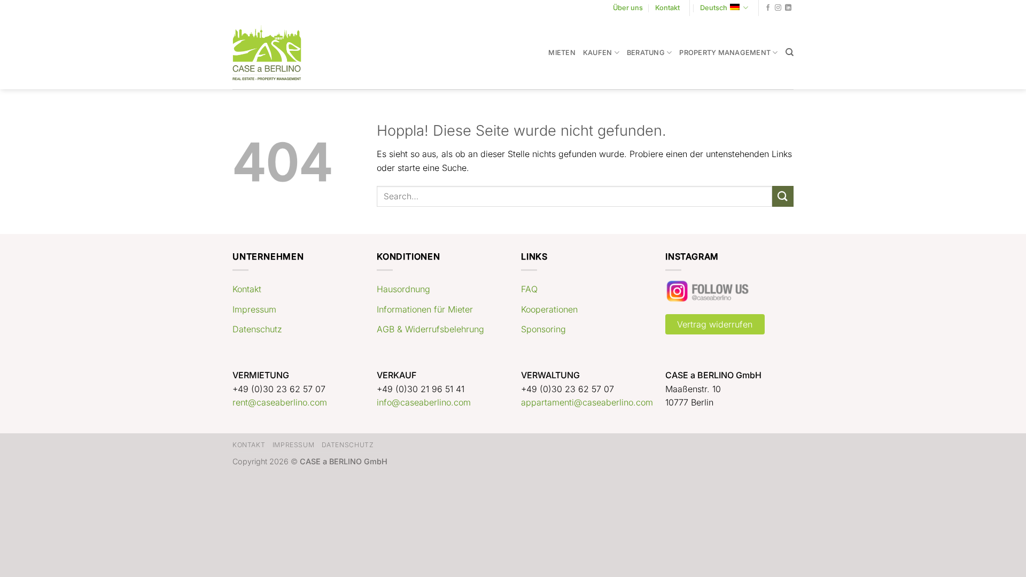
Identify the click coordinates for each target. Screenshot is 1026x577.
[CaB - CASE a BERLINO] (273, 52)
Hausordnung (403, 289)
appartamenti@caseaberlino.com (587, 402)
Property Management (725, 53)
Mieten (562, 53)
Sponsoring (543, 329)
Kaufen (597, 53)
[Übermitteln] (783, 196)
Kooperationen (549, 309)
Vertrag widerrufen (714, 324)
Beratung (646, 53)
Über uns (628, 8)
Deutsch (713, 8)
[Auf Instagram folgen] (778, 8)
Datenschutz (257, 329)
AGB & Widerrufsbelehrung (430, 329)
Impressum (254, 309)
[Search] (790, 52)
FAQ (529, 289)
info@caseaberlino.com (424, 402)
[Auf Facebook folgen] (768, 8)
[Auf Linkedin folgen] (788, 8)
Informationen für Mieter (425, 309)
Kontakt (667, 8)
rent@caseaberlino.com (279, 402)
